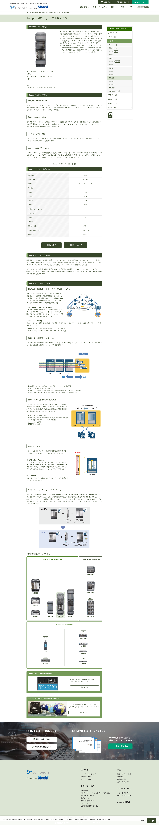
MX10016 (90, 607)
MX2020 (70, 616)
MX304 (83, 646)
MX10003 (83, 635)
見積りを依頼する (43, 739)
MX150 (83, 661)
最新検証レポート (87, 777)
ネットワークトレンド (88, 774)
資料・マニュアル (123, 782)
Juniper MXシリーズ (55, 12)
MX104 (45, 661)
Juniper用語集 (123, 802)
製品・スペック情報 (124, 774)
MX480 (35, 606)
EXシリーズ (112, 37)
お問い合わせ (108, 2)
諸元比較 (120, 777)
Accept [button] (151, 821)
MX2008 (50, 616)
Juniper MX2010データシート (63, 164)
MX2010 (60, 616)
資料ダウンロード (142, 2)
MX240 (35, 616)
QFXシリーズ (112, 33)
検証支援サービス (125, 2)
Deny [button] (142, 821)
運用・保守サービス (87, 801)
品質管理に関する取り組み (90, 806)
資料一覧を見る (122, 746)
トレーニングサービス (88, 803)
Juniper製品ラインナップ (39, 12)
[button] (3, 822)
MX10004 (90, 574)
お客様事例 (84, 790)
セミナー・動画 (86, 779)
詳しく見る (84, 687)
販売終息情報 (121, 779)
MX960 (35, 593)
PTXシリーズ (112, 95)
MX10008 (90, 593)
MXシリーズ (112, 41)
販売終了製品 (112, 107)
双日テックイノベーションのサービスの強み (96, 793)
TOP (27, 12)
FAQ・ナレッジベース (124, 795)
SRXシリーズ (112, 99)
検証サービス (85, 798)
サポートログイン (123, 793)
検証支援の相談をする (43, 747)
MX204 (83, 653)
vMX (45, 645)
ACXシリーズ (112, 103)
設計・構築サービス (87, 795)
